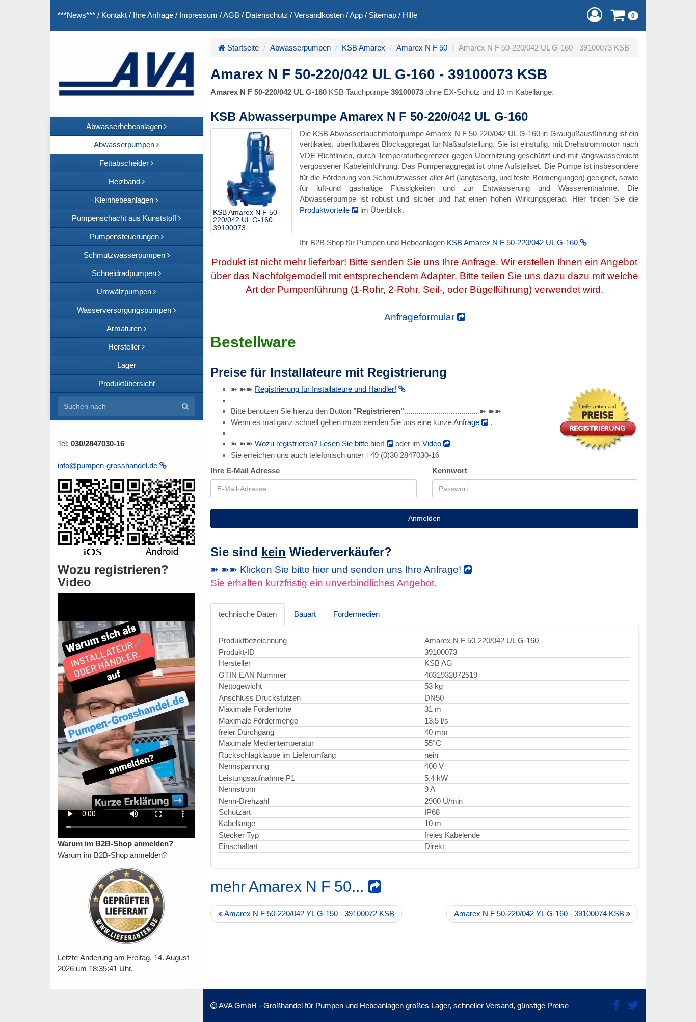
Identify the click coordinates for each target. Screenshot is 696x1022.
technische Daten (248, 614)
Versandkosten (319, 15)
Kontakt (114, 15)
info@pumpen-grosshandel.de (108, 465)
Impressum (198, 15)
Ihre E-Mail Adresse (245, 470)
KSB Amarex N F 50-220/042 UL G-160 (513, 242)
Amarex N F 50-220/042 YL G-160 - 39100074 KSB (540, 913)
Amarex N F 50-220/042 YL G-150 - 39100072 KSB (308, 913)
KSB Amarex (363, 47)
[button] (594, 15)
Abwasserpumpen (300, 47)
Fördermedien (356, 614)
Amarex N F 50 (421, 47)
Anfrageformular (420, 317)
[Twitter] (633, 1005)
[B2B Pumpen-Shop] (126, 73)
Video (432, 443)
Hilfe (410, 15)
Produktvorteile (326, 210)
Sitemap (382, 15)
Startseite (242, 47)
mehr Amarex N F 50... (289, 886)
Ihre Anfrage (153, 15)
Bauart (305, 614)
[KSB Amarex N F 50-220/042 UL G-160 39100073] (251, 169)
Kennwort (449, 470)
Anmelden (424, 518)
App (356, 15)
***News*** (76, 15)
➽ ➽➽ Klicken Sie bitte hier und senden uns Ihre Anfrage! (337, 569)
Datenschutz (267, 15)
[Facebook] (616, 1005)
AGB (231, 15)
